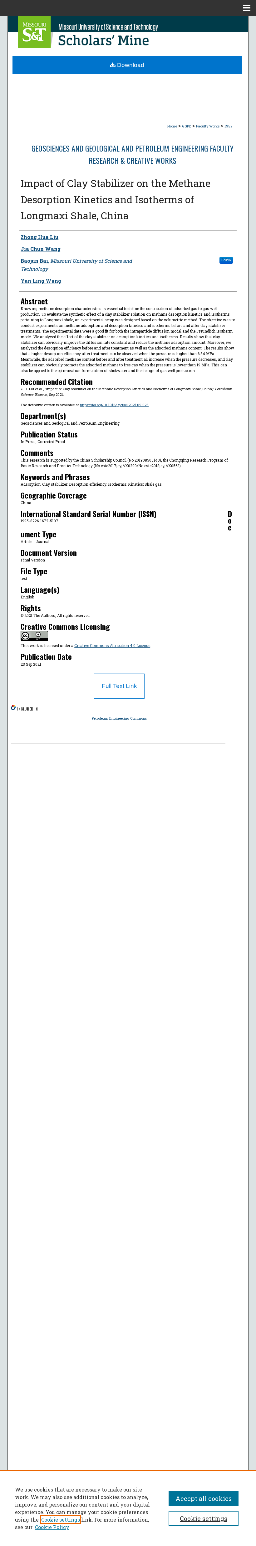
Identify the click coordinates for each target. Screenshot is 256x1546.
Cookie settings (60, 1519)
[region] (128, 1508)
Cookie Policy (52, 1527)
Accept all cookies (203, 1498)
